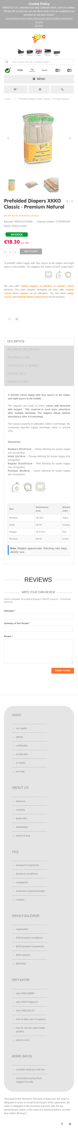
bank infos (21, 818)
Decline (39, 25)
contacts (20, 809)
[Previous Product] (67, 201)
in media (20, 762)
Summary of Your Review (16, 623)
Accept (39, 22)
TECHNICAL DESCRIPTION (23, 349)
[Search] (6, 62)
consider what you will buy (30, 1069)
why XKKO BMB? (25, 993)
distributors (22, 827)
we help (20, 771)
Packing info (16, 374)
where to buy (23, 835)
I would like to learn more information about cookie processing (39, 18)
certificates (22, 745)
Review (7, 636)
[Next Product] (72, 201)
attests (19, 737)
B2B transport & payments (30, 946)
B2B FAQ (21, 963)
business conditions (27, 873)
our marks (21, 728)
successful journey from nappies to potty (29, 1080)
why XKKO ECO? (25, 1010)
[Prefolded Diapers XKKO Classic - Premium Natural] (39, 138)
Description (15, 341)
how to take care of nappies (31, 1019)
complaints (22, 882)
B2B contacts (23, 955)
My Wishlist (17, 89)
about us (20, 801)
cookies (20, 899)
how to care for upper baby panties (30, 1029)
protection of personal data (30, 891)
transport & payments (27, 865)
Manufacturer (17, 382)
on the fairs (22, 754)
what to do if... (23, 1040)
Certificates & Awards (23, 366)
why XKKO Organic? (27, 1002)
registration (22, 929)
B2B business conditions (29, 937)
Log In (62, 89)
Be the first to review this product (21, 215)
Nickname (9, 611)
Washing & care (18, 357)
